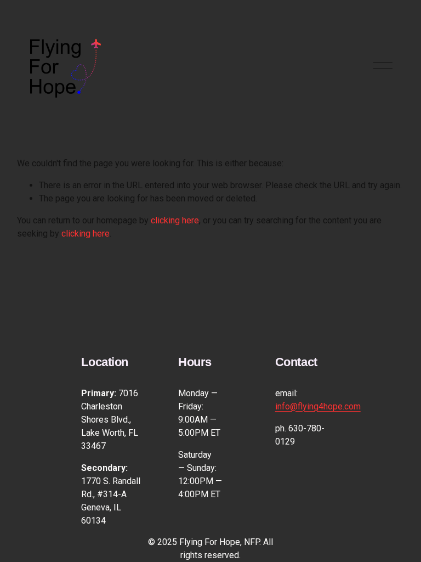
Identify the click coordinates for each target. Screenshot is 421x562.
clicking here (175, 220)
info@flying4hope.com (318, 406)
